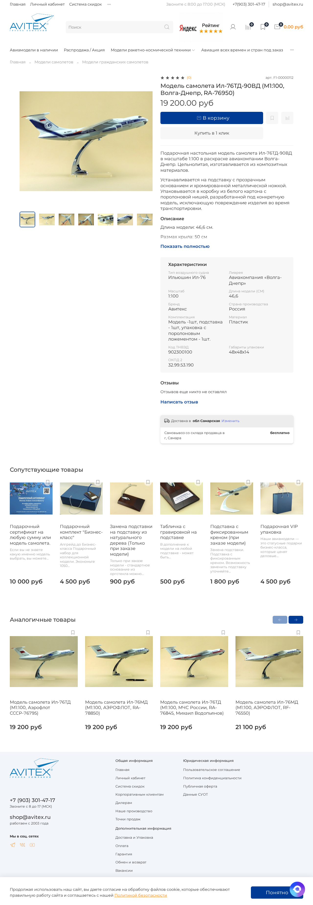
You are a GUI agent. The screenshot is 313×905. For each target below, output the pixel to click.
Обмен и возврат (130, 862)
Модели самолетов (53, 62)
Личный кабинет (47, 4)
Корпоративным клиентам (139, 794)
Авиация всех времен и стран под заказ (242, 50)
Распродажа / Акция (84, 50)
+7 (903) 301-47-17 (32, 800)
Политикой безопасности (140, 895)
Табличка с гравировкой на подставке (178, 532)
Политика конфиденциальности (212, 778)
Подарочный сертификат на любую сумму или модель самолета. (30, 535)
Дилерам (123, 803)
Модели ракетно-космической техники (151, 50)
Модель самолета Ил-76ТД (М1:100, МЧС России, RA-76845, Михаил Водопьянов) (192, 707)
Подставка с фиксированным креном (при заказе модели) (229, 535)
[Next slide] (145, 141)
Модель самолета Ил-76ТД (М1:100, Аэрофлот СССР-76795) (40, 707)
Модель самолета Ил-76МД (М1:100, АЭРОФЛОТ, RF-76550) (266, 707)
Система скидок (85, 4)
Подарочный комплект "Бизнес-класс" (81, 532)
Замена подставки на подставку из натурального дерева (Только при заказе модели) (131, 540)
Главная (18, 4)
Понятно (277, 892)
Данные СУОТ (195, 794)
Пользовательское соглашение (211, 770)
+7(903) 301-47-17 (249, 4)
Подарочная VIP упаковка (279, 529)
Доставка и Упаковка (134, 837)
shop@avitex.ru (288, 4)
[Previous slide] (27, 141)
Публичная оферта (200, 786)
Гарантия (123, 854)
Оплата (121, 846)
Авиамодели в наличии (34, 50)
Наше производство (133, 811)
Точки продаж (128, 819)
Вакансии (124, 870)
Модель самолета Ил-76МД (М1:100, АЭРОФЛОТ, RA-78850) (116, 707)
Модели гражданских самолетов (115, 62)
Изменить (230, 421)
